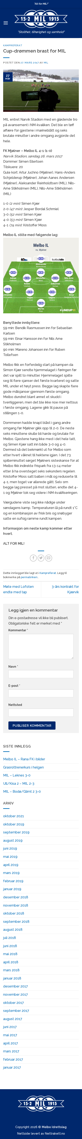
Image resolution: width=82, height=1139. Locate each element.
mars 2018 (11, 970)
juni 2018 (10, 946)
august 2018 (12, 930)
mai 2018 (10, 954)
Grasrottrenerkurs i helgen (23, 767)
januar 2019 (12, 889)
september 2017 (16, 1011)
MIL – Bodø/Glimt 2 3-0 (22, 792)
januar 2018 (12, 978)
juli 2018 (9, 938)
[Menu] (5, 23)
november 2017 (15, 995)
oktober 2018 (13, 913)
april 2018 (10, 962)
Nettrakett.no (55, 1133)
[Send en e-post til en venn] (48, 558)
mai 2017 (10, 1035)
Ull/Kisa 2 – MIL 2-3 (18, 784)
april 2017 (10, 1043)
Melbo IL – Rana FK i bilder (24, 759)
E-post (14, 685)
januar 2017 (12, 1067)
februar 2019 (13, 881)
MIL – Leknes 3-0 (16, 775)
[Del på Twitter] (41, 558)
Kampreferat (12, 45)
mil (46, 62)
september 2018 (16, 922)
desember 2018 (15, 897)
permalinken (29, 577)
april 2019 (10, 865)
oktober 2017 (13, 1003)
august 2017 (12, 1019)
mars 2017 (11, 1051)
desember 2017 (15, 986)
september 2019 (16, 832)
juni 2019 (10, 848)
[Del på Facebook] (33, 558)
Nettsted (15, 705)
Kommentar (18, 630)
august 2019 (12, 840)
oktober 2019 (13, 824)
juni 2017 (10, 1027)
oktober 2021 (13, 816)
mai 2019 (10, 857)
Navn (13, 666)
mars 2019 (11, 873)
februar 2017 (13, 1059)
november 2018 (15, 905)
